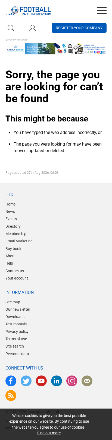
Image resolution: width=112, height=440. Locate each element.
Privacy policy (17, 331)
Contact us (14, 270)
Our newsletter (17, 309)
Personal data (17, 353)
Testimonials (16, 323)
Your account (16, 278)
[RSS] (10, 395)
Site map (12, 301)
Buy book (13, 248)
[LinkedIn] (56, 380)
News (10, 211)
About (10, 255)
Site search (14, 346)
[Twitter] (26, 380)
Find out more (49, 432)
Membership (15, 233)
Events (11, 218)
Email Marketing (19, 240)
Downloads (14, 316)
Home (10, 204)
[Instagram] (71, 380)
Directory (13, 226)
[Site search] (10, 28)
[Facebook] (10, 380)
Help (9, 263)
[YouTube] (41, 380)
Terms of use (16, 338)
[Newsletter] (87, 380)
